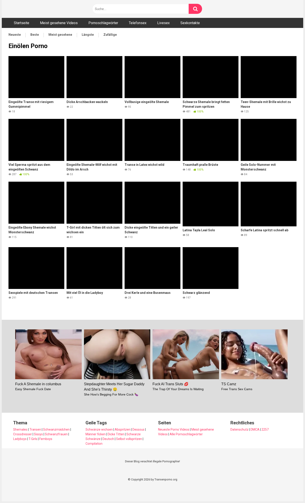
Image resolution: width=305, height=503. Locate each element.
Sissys (38, 434)
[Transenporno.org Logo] (38, 9)
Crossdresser (22, 434)
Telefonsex (137, 23)
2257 (265, 429)
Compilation (94, 443)
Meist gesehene (60, 34)
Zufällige (110, 34)
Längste (88, 34)
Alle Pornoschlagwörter (186, 434)
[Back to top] (290, 489)
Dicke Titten (116, 434)
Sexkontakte (190, 23)
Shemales (20, 429)
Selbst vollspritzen (129, 439)
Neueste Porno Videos (173, 429)
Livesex (163, 23)
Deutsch (108, 439)
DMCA (255, 429)
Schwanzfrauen (56, 434)
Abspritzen (122, 429)
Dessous (138, 429)
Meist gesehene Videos (59, 23)
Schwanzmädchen (56, 429)
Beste (34, 34)
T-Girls (33, 439)
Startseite (21, 23)
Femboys (45, 439)
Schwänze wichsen (99, 429)
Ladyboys (20, 439)
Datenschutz (239, 429)
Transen (35, 429)
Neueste (14, 34)
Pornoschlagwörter (103, 23)
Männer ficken (96, 434)
